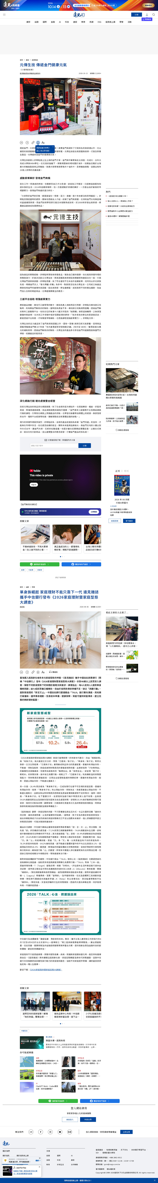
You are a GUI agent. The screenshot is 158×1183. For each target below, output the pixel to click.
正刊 (117, 470)
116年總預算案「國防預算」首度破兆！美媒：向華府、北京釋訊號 (89, 1074)
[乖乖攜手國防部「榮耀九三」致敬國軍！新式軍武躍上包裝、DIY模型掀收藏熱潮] (27, 1074)
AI (60, 21)
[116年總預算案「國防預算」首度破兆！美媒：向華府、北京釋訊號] (69, 1074)
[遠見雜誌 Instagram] (50, 1132)
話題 (36, 21)
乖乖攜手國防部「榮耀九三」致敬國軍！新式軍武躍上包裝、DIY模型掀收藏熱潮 (47, 1074)
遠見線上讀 (110, 21)
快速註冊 (88, 1119)
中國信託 (24, 1031)
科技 (67, 21)
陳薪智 (22, 607)
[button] (98, 534)
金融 (53, 21)
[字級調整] (43, 142)
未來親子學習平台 (138, 1149)
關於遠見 (6, 1155)
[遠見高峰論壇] (11, 5)
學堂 (121, 21)
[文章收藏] (38, 142)
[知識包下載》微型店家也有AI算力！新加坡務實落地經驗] (8, 1171)
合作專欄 (74, 1164)
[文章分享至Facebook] (27, 142)
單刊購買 (129, 521)
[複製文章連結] (33, 142)
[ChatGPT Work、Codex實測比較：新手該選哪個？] (27, 1087)
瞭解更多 (148, 5)
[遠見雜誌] (79, 14)
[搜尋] (153, 14)
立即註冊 (126, 1132)
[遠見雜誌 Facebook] (40, 1132)
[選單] (4, 14)
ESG (99, 21)
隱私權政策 (111, 1169)
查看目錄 (114, 521)
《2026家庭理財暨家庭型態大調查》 (46, 969)
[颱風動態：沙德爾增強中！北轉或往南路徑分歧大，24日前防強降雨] (27, 1061)
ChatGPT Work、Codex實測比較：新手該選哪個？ (47, 1087)
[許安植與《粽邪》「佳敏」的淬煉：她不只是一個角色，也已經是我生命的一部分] (69, 1061)
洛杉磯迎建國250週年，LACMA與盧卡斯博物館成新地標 (121, 512)
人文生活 (113, 506)
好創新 (39, 570)
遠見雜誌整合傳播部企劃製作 (30, 73)
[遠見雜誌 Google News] (69, 1132)
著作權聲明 (100, 1169)
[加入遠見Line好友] (31, 1132)
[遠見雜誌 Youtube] (60, 1132)
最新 (28, 21)
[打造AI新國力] (122, 485)
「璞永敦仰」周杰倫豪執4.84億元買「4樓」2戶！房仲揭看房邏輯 (89, 1087)
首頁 (21, 60)
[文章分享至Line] (21, 142)
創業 (22, 570)
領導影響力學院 (108, 1152)
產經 (75, 21)
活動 (130, 21)
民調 (91, 21)
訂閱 (136, 14)
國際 (45, 21)
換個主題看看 (123, 430)
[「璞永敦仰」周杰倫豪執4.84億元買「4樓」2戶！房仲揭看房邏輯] (69, 1087)
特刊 (126, 470)
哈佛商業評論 (111, 1149)
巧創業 (30, 570)
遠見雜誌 (99, 1149)
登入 (38, 150)
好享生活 (81, 1058)
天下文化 (124, 1149)
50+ (97, 1152)
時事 (33, 587)
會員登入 (70, 1119)
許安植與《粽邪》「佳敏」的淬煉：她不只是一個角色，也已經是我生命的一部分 (89, 1062)
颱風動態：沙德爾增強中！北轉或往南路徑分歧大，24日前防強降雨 (47, 1062)
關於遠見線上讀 (22, 1155)
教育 (83, 21)
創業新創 (35, 60)
